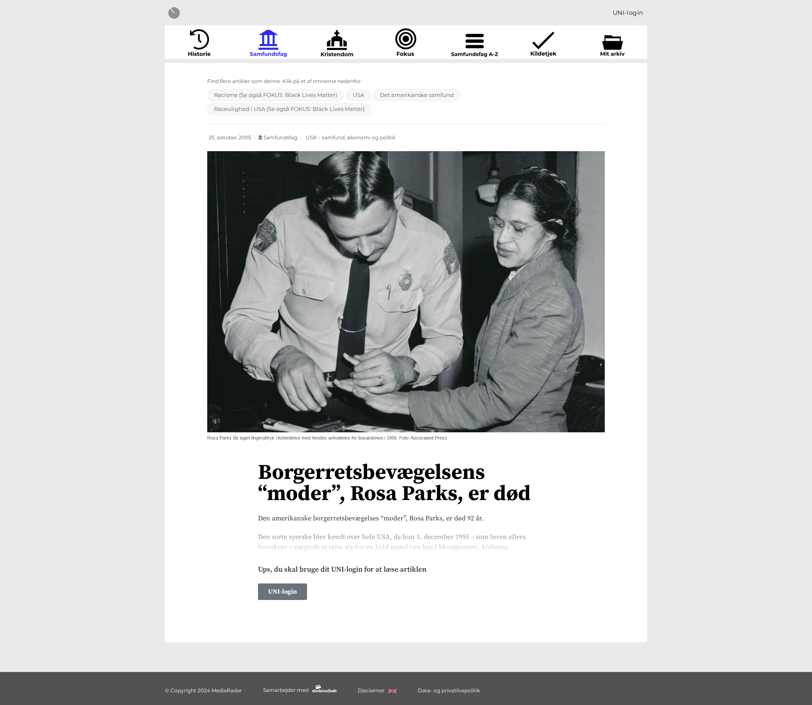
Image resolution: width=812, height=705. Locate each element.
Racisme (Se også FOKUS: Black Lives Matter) (275, 94)
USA (358, 94)
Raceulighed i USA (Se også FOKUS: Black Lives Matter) (289, 108)
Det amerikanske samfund (417, 94)
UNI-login (628, 13)
